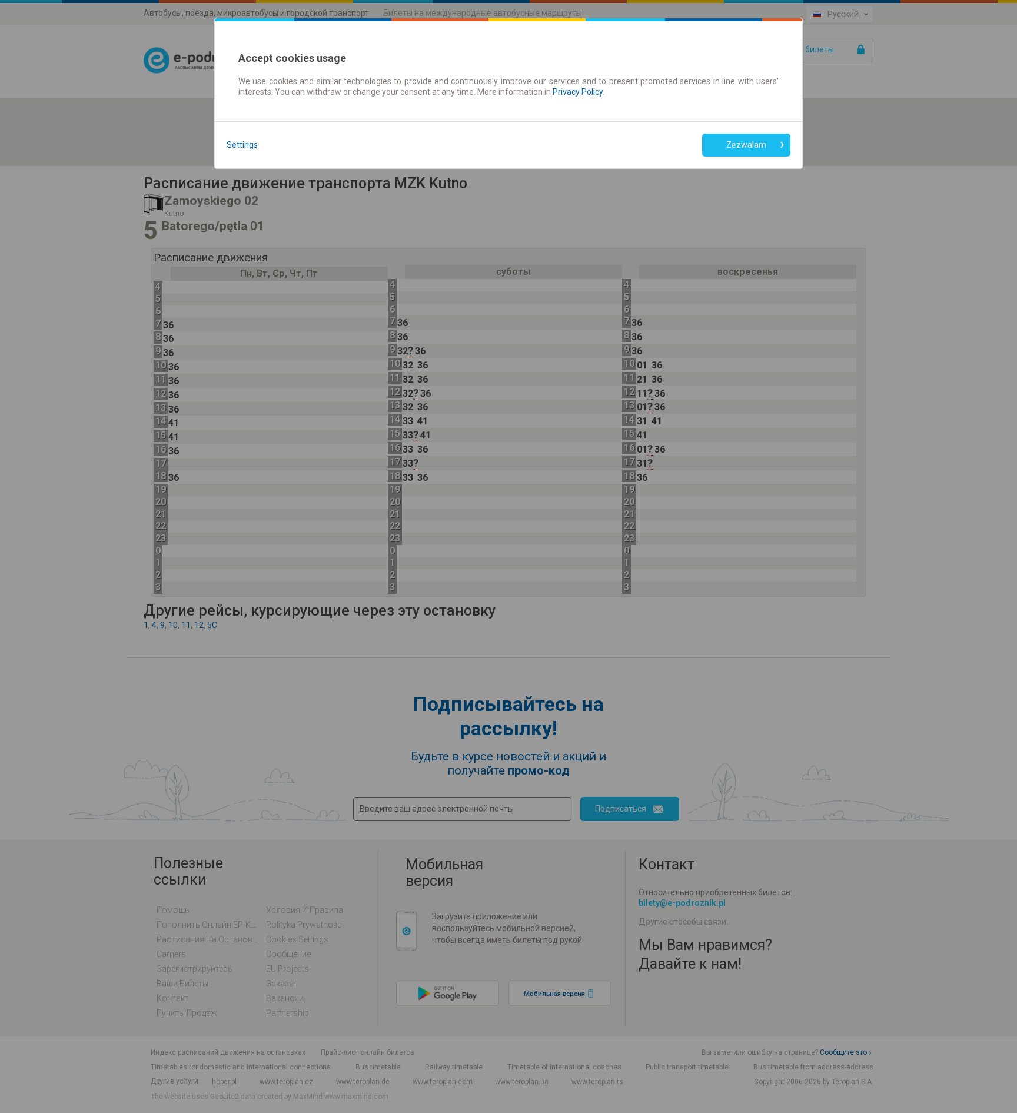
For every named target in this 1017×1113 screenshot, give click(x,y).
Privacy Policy (578, 92)
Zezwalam (746, 144)
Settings (242, 144)
